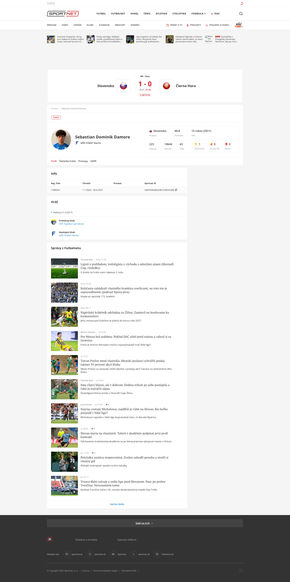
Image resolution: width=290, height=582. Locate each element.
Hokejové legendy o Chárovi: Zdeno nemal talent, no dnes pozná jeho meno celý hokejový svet (189, 39)
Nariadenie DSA (129, 570)
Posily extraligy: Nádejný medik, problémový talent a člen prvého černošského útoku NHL (109, 39)
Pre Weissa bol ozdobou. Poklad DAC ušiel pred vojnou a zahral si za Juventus (126, 338)
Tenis (146, 13)
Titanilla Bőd (87, 259)
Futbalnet (118, 13)
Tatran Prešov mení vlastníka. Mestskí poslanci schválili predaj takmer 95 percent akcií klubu (122, 362)
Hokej (134, 13)
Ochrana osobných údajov (105, 570)
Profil (54, 161)
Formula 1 (198, 13)
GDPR (93, 161)
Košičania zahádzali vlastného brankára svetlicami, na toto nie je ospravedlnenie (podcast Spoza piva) (124, 290)
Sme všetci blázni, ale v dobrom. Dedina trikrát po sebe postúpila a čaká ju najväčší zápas (125, 386)
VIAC (217, 13)
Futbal (101, 13)
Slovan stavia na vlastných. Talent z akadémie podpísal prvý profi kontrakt (124, 435)
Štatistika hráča (67, 161)
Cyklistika (179, 13)
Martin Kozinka (88, 332)
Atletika (161, 13)
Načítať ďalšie (117, 504)
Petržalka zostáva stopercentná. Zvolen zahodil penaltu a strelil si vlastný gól (124, 459)
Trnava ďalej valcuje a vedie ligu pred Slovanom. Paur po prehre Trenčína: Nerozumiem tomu (123, 483)
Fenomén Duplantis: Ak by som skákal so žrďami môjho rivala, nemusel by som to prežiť (70, 39)
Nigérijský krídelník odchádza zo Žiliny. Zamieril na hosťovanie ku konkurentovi (125, 314)
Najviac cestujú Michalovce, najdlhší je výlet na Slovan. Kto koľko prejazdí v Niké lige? (124, 411)
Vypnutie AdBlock (126, 539)
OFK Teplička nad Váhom (71, 223)
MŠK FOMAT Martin (91, 143)
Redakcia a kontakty (86, 539)
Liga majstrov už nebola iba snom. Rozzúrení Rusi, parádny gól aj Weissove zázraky (149, 39)
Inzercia (85, 570)
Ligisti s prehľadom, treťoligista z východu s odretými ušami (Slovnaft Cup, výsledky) (127, 266)
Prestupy (83, 161)
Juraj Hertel (86, 404)
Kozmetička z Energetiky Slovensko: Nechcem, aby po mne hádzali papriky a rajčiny (226, 39)
